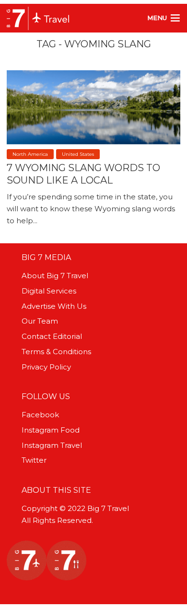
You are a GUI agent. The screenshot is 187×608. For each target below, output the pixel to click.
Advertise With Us (54, 306)
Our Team (40, 321)
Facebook (40, 414)
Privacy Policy (46, 366)
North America (30, 154)
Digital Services (49, 290)
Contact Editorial (52, 336)
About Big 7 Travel (55, 275)
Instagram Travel (52, 445)
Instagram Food (51, 429)
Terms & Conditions (56, 351)
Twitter (34, 460)
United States (78, 154)
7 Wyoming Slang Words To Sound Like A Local (83, 174)
